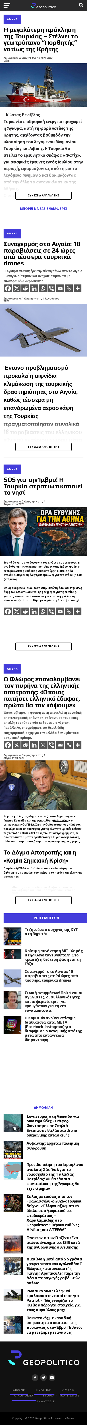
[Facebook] (8, 288)
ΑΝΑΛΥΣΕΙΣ (45, 1401)
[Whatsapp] (43, 288)
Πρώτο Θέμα (60, 820)
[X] (17, 288)
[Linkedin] (34, 288)
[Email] (60, 288)
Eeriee (70, 1418)
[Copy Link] (69, 288)
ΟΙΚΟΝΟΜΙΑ (23, 1395)
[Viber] (51, 288)
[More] (77, 288)
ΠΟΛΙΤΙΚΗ (44, 1389)
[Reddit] (25, 288)
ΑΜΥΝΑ (68, 1389)
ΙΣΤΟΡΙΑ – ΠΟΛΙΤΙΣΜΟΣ (60, 1395)
